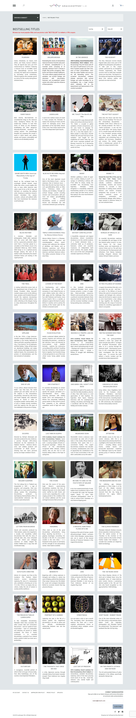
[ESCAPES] (25, 423)
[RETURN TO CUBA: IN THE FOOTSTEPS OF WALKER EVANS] (82, 470)
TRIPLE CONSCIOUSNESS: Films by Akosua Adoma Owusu (53, 234)
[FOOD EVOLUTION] (53, 322)
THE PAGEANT (110, 57)
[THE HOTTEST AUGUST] (110, 104)
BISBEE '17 (110, 173)
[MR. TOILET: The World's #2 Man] (82, 104)
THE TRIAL (25, 284)
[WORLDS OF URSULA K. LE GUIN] (110, 222)
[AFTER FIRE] (110, 423)
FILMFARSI (25, 57)
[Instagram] (122, 712)
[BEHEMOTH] (53, 561)
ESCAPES (25, 433)
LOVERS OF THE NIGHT (53, 284)
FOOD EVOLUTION (54, 333)
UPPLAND (25, 333)
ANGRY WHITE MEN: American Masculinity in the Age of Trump (25, 176)
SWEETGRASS (25, 114)
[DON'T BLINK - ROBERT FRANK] (110, 604)
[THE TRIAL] (25, 273)
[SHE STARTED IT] (53, 374)
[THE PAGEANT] (110, 47)
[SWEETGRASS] (25, 104)
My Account (16, 692)
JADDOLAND (53, 114)
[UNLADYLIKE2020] (53, 47)
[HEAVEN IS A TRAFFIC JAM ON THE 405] (82, 322)
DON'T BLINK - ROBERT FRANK (110, 615)
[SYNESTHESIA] (82, 604)
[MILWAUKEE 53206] (82, 423)
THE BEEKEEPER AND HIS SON (110, 481)
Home (44, 17)
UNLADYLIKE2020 (53, 57)
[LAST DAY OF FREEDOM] (82, 656)
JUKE (82, 572)
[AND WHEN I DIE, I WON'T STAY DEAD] (82, 374)
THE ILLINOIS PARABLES (110, 526)
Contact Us (25, 692)
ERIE (82, 284)
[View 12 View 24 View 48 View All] (115, 29)
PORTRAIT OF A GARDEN (54, 615)
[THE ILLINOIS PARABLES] (110, 516)
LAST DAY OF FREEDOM (81, 666)
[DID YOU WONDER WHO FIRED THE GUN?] (110, 322)
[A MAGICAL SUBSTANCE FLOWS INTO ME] (82, 516)
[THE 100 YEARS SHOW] (110, 561)
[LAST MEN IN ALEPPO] (53, 423)
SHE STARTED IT (54, 384)
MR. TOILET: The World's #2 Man (82, 115)
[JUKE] (82, 561)
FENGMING (54, 526)
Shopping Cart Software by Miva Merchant (112, 715)
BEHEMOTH (54, 572)
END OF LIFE (25, 384)
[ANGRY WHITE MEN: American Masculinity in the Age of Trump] (25, 163)
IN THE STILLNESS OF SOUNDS (110, 284)
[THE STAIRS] (53, 470)
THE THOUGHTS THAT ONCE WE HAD (53, 668)
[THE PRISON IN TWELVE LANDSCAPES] (25, 604)
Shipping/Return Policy (38, 692)
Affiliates (60, 692)
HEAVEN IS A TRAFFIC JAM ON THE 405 (82, 334)
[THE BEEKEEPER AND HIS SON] (110, 470)
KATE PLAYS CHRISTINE (25, 572)
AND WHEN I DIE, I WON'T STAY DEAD (82, 385)
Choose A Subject (20, 17)
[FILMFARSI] (25, 47)
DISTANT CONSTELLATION (82, 233)
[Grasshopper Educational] (68, 5)
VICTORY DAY (25, 666)
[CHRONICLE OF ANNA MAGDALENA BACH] (110, 374)
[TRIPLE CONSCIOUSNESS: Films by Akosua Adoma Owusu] (53, 222)
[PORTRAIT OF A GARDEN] (53, 604)
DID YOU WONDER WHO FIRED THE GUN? (110, 334)
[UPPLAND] (25, 322)
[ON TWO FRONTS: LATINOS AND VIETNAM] (110, 656)
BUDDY (82, 173)
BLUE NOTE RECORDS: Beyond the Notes (54, 175)
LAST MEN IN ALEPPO (54, 433)
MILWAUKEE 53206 (82, 433)
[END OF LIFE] (25, 374)
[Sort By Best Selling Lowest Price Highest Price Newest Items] (96, 29)
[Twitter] (119, 712)
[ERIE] (82, 273)
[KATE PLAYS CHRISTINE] (25, 561)
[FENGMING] (53, 516)
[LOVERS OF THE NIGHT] (53, 273)
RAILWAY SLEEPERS (26, 481)
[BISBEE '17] (110, 163)
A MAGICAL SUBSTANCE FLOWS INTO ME (82, 528)
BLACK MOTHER (25, 233)
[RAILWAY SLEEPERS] (25, 470)
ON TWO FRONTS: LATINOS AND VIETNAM (110, 668)
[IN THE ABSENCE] (82, 47)
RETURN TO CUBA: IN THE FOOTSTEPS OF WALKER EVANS (82, 483)
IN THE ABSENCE (82, 57)
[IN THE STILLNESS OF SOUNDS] (110, 273)
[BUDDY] (82, 163)
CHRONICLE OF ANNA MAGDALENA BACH (110, 385)
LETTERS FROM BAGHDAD (25, 526)
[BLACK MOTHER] (25, 222)
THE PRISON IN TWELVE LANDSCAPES (25, 616)
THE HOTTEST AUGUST (110, 114)
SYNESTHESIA (82, 615)
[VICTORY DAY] (25, 656)
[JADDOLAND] (53, 104)
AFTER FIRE (110, 433)
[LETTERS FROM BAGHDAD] (25, 516)
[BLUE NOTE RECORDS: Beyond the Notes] (53, 163)
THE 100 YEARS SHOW (110, 572)
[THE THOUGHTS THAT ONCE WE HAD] (53, 656)
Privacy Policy (51, 692)
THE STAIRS (53, 481)
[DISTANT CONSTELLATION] (82, 222)
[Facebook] (115, 712)
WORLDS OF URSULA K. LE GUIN (110, 234)
